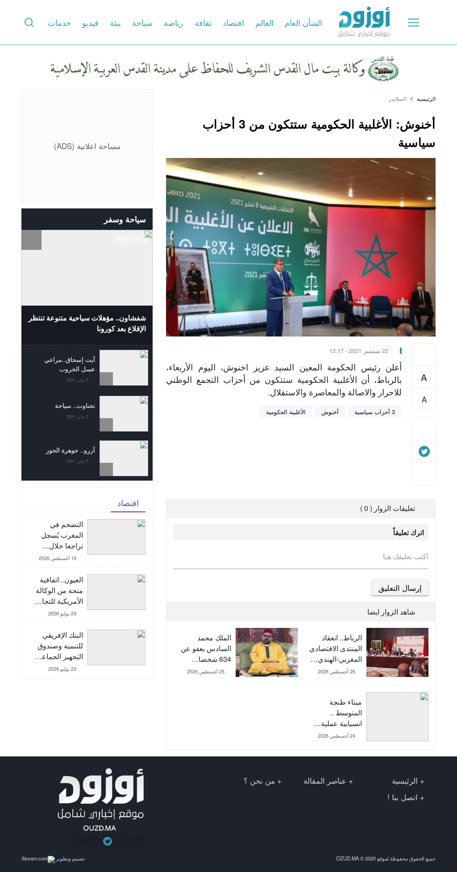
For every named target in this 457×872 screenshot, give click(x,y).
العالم (264, 22)
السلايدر (398, 98)
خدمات (59, 22)
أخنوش (330, 411)
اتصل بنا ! (402, 796)
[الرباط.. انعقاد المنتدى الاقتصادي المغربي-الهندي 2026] (366, 656)
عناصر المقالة (324, 780)
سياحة (142, 22)
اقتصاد (233, 22)
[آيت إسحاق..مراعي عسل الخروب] (87, 368)
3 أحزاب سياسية (374, 411)
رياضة (173, 22)
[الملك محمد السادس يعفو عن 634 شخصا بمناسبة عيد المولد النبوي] (235, 660)
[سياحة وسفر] (31, 219)
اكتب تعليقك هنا (405, 556)
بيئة (115, 22)
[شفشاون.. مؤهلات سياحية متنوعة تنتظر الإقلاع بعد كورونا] (87, 287)
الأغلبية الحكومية (286, 411)
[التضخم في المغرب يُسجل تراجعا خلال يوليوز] (87, 543)
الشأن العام (303, 22)
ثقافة (203, 22)
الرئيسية (426, 98)
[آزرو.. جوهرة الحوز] (87, 458)
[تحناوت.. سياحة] (87, 413)
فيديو (90, 22)
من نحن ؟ (259, 780)
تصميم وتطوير (70, 858)
